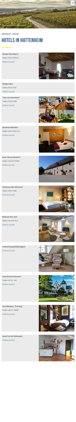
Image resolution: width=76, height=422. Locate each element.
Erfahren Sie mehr (8, 62)
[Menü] (72, 3)
